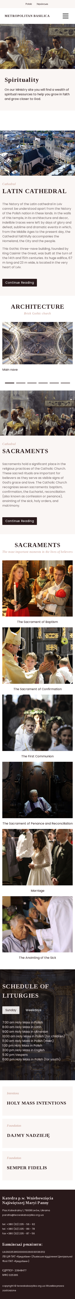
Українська (42, 4)
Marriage (37, 890)
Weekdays (33, 1010)
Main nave (10, 369)
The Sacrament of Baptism (37, 622)
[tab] (10, 1010)
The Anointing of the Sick (37, 957)
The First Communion (37, 756)
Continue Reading (19, 282)
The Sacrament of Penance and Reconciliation (37, 823)
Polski (29, 4)
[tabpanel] (37, 347)
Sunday (10, 1010)
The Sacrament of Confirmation (37, 689)
